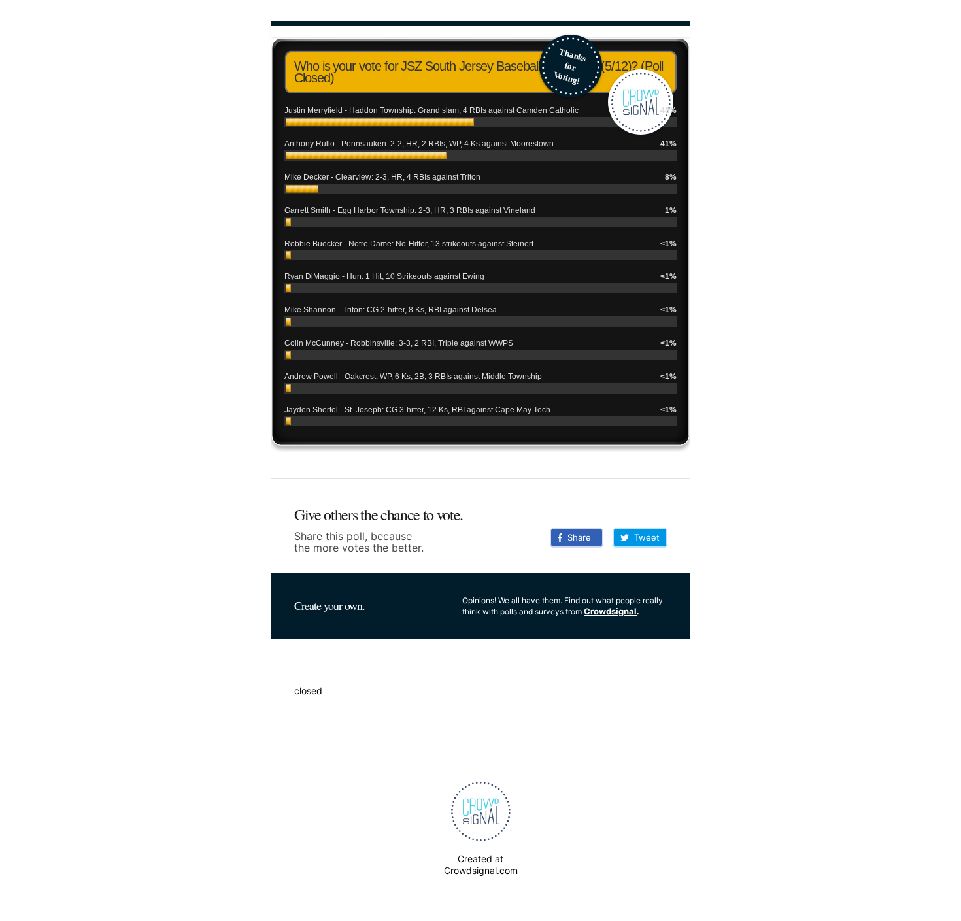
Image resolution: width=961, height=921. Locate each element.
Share (576, 537)
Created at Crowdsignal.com (481, 864)
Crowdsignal (610, 611)
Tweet (644, 537)
